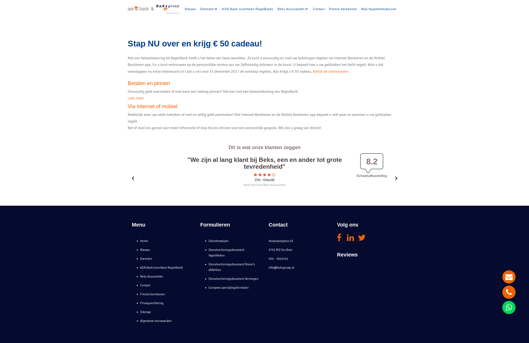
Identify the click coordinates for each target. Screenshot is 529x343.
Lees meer (136, 98)
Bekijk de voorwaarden (331, 71)
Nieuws (190, 9)
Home (144, 241)
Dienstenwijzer (219, 241)
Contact (319, 9)
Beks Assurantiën (291, 9)
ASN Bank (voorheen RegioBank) (247, 9)
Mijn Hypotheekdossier (379, 9)
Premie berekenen (343, 9)
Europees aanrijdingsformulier (229, 288)
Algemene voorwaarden (156, 321)
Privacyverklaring (151, 303)
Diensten (207, 9)
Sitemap (145, 312)
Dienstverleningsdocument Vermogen (233, 279)
